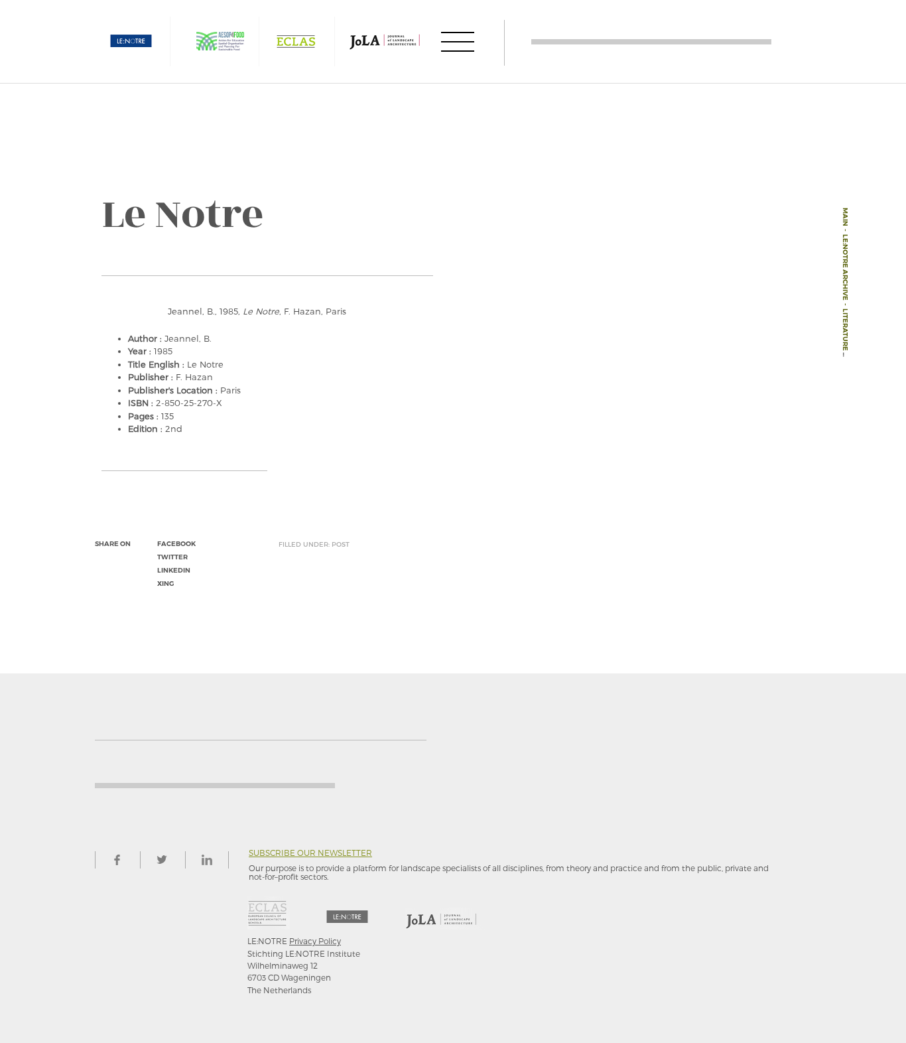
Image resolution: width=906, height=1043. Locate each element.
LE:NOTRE (131, 41)
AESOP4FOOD (220, 41)
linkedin (173, 570)
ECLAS (295, 41)
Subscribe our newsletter (310, 853)
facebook (176, 543)
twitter (172, 557)
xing (165, 583)
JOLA (384, 41)
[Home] (651, 41)
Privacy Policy (315, 940)
